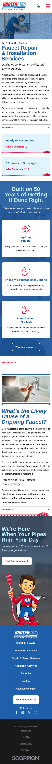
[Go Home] (3, 43)
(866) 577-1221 (26, 642)
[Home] (14, 6)
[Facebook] (16, 712)
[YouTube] (22, 712)
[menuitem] (26, 731)
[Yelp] (29, 712)
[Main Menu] (48, 6)
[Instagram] (35, 712)
